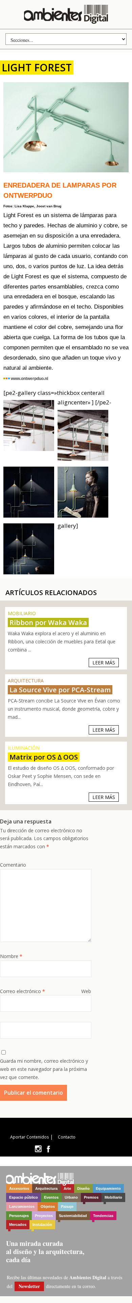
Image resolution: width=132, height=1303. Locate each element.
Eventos (51, 1197)
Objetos (48, 1206)
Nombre (11, 956)
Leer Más (103, 662)
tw (38, 1148)
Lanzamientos (22, 1206)
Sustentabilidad (73, 1216)
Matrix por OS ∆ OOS (43, 757)
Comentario (13, 865)
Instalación (42, 1224)
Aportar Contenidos (29, 1137)
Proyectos (44, 1216)
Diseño (83, 1188)
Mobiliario (113, 1197)
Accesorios (19, 1188)
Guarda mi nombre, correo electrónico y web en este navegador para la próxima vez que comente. (44, 1069)
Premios (91, 1197)
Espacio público (23, 1197)
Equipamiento (108, 1188)
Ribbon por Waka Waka (48, 622)
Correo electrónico (22, 991)
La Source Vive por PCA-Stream (60, 689)
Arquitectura (46, 1188)
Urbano (71, 1197)
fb (48, 1148)
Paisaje (67, 1206)
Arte (67, 1188)
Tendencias (103, 1216)
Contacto (66, 1137)
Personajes (19, 1216)
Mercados (17, 1224)
